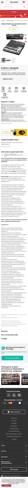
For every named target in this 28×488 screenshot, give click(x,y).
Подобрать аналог (8, 79)
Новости (14, 418)
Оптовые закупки (14, 431)
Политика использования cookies (16, 483)
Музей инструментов (14, 436)
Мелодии (14, 426)
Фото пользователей (9, 335)
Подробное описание (6, 123)
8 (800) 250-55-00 (16, 473)
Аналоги (4, 331)
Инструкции (14, 428)
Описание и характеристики (12, 152)
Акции (14, 421)
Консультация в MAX (12, 358)
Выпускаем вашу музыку (14, 434)
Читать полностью (5, 146)
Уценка (14, 439)
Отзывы (4, 339)
